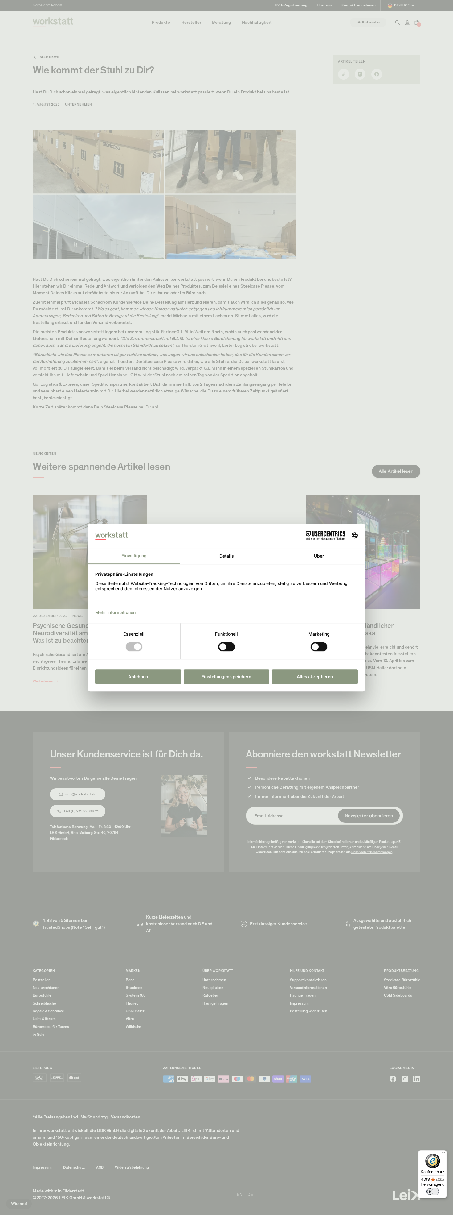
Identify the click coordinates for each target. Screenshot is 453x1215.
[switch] (432, 1191)
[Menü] (443, 1154)
